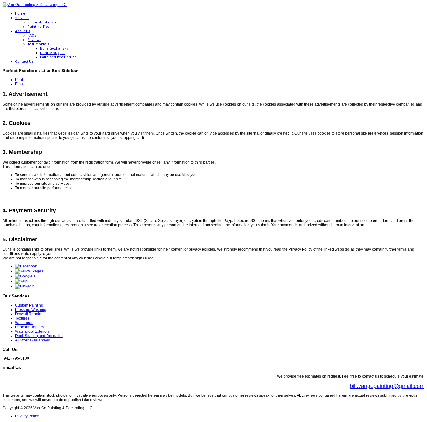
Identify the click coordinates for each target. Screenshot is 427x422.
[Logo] (35, 4)
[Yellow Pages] (29, 271)
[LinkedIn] (25, 286)
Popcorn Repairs (29, 327)
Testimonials (38, 44)
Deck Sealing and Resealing (39, 336)
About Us (22, 30)
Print (19, 79)
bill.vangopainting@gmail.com (387, 386)
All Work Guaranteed (32, 340)
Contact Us (24, 61)
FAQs (32, 35)
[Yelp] (21, 281)
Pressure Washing (30, 309)
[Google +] (25, 276)
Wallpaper (24, 323)
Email (20, 84)
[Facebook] (26, 266)
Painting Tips (39, 26)
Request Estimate (42, 22)
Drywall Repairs (28, 314)
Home (20, 13)
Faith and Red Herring (58, 57)
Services (22, 17)
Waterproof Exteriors (32, 331)
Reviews (34, 39)
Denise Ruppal (52, 52)
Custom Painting (29, 305)
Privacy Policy (27, 416)
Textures (22, 318)
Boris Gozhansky (54, 48)
